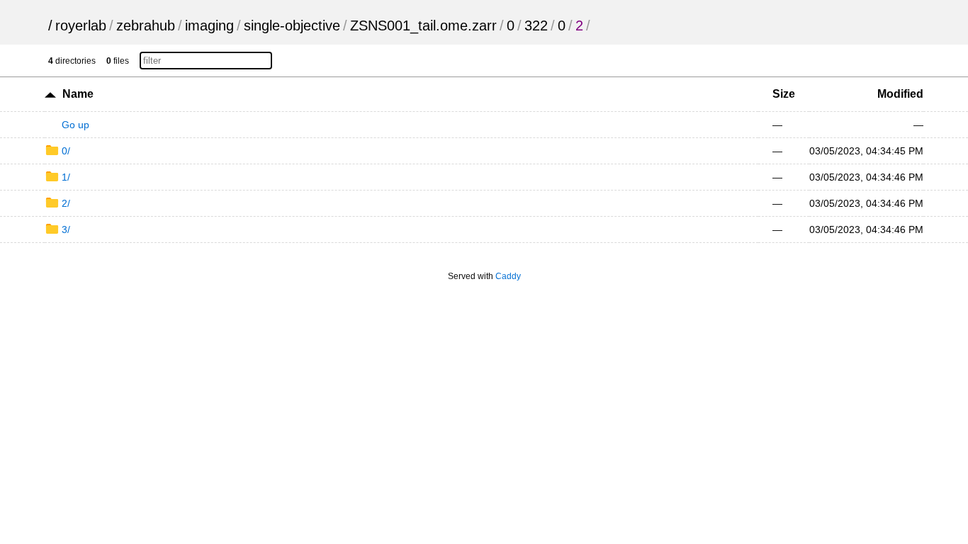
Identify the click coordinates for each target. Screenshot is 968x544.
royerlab (80, 25)
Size (783, 94)
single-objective (292, 25)
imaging (209, 25)
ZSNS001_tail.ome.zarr (423, 25)
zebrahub (145, 25)
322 (536, 25)
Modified (900, 94)
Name (78, 94)
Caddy (508, 276)
